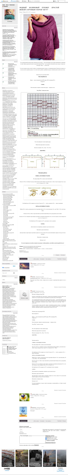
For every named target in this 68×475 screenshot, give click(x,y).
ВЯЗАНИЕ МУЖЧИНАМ (7, 202)
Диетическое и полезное (7, 213)
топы (8, 178)
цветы (7, 183)
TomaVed (10, 317)
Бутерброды (5, 222)
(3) (14, 75)
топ (10, 177)
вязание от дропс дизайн (8, 103)
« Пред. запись (36, 258)
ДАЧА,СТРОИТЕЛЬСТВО (7, 251)
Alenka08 (33, 291)
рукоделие (5, 166)
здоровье (13, 119)
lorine (4, 291)
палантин (4, 151)
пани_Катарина (5, 303)
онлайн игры (5, 149)
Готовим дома (5, 204)
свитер (4, 168)
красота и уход (9, 132)
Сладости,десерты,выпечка (8, 205)
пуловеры (11, 162)
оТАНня (10, 302)
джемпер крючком (11, 109)
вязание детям (10, 96)
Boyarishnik (5, 290)
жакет (6, 115)
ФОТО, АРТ (5, 258)
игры (8, 123)
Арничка (8, 294)
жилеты (10, 118)
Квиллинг (5, 236)
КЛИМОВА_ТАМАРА (6, 298)
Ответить (56, 272)
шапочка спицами (7, 187)
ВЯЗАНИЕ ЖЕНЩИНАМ (7, 195)
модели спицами (6, 142)
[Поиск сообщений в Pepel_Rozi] (14, 266)
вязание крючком (8, 98)
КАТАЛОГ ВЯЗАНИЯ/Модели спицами (30, 247)
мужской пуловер (13, 145)
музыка (4, 146)
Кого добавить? (12, 288)
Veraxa (13, 317)
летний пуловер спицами (8, 139)
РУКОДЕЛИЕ (5, 225)
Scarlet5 (15, 316)
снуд (10, 172)
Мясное (4, 212)
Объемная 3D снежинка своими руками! (12, 78)
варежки (8, 92)
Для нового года (6, 230)
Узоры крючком (6, 203)
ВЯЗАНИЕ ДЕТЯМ (6, 199)
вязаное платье (10, 107)
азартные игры (6, 91)
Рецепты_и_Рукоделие (11, 304)
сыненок (12, 306)
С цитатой (60, 272)
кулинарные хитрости (10, 135)
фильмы (4, 183)
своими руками (7, 171)
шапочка (14, 186)
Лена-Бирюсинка (12, 300)
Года (15, 295)
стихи (4, 173)
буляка (7, 295)
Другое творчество (6, 229)
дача (14, 107)
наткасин (4, 331)
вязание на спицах (11, 102)
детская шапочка (12, 108)
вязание (5, 95)
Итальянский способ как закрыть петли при (12, 64)
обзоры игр (9, 148)
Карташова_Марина (6, 324)
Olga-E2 (12, 292)
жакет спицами (12, 115)
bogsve (12, 289)
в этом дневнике (6, 267)
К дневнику (42, 258)
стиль (4, 279)
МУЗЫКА (4, 259)
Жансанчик (5, 297)
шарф (12, 187)
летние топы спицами (7, 138)
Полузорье (15, 303)
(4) (14, 66)
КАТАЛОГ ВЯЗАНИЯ (6, 194)
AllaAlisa (33, 276)
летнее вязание (6, 136)
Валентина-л (34, 263)
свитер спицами (10, 168)
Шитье (4, 227)
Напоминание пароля (22, 433)
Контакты (60, 470)
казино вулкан (6, 124)
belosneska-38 (8, 289)
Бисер (4, 237)
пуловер (5, 160)
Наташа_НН (11, 327)
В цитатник (64, 272)
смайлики (30, 435)
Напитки (4, 219)
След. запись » (48, 258)
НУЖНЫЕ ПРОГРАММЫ (7, 254)
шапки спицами (9, 186)
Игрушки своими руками (7, 232)
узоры (8, 181)
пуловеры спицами (8, 163)
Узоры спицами (6, 200)
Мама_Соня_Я (13, 301)
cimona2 (12, 290)
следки (13, 171)
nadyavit (6, 320)
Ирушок (8, 297)
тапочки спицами (6, 177)
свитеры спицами (11, 170)
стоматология (7, 173)
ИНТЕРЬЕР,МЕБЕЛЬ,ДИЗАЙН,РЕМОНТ (10, 243)
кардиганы (10, 127)
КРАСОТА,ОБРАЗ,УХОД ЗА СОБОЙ (9, 240)
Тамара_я (4, 307)
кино (14, 128)
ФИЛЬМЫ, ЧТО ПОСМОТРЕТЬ (8, 247)
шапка (8, 185)
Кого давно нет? (6, 288)
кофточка (12, 130)
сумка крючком (13, 173)
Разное (4, 206)
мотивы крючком (8, 145)
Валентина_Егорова (6, 322)
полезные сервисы (6, 156)
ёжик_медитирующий (7, 321)
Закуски (4, 207)
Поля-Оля (4, 304)
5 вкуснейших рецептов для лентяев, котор (11, 69)
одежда (13, 148)
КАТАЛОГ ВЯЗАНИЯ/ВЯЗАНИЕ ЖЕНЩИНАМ (32, 246)
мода (15, 141)
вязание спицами (8, 104)
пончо (7, 157)
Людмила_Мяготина (6, 301)
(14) (15, 80)
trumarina (15, 320)
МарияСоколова (6, 327)
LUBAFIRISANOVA (8, 291)
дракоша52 (5, 296)
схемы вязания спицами (9, 175)
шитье (7, 188)
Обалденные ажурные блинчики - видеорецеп (12, 73)
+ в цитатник (33, 12)
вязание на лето (6, 100)
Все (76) (15, 27)
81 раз (25, 250)
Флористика (5, 238)
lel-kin (7, 319)
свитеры (4, 170)
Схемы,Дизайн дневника (7, 260)
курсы (15, 135)
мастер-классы (10, 141)
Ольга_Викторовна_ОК (7, 328)
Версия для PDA (60, 469)
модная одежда (12, 142)
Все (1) (16, 277)
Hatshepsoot (34, 407)
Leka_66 (4, 316)
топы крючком (12, 178)
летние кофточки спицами (11, 137)
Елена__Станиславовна (11, 296)
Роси (12, 328)
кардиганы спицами (8, 128)
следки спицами (6, 172)
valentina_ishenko (35, 394)
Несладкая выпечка (7, 217)
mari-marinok (12, 319)
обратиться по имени (41, 263)
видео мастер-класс (11, 93)
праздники (9, 159)
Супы (4, 220)
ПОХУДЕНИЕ (5, 257)
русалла (13, 305)
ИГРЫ (4, 242)
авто (7, 90)
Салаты (4, 208)
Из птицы (5, 211)
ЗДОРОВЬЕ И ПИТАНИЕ (7, 224)
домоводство (11, 114)
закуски (8, 119)
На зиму (4, 215)
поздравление (9, 154)
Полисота (10, 303)
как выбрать (12, 124)
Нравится (57, 254)
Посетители (11, 352)
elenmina (7, 318)
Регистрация (21, 432)
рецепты (11, 165)
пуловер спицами (8, 161)
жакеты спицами (10, 116)
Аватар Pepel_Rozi (9, 14)
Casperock (9, 290)
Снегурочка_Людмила (7, 306)
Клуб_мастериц (5, 300)
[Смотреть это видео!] (5, 65)
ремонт (7, 164)
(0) (15, 30)
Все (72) (15, 61)
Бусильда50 (11, 295)
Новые (64, 258)
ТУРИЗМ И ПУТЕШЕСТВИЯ (8, 252)
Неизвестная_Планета (7, 340)
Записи (3, 4)
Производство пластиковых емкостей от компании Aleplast (9, 30)
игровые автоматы (8, 120)
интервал (13, 330)
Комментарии (12, 4)
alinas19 (4, 289)
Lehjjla (14, 315)
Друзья (7, 4)
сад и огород (11, 166)
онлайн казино (12, 150)
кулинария (6, 134)
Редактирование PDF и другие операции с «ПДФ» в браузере (8, 35)
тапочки (12, 175)
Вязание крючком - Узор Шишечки (12, 82)
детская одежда (6, 108)
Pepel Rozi (3, 6)
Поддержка (53, 1)
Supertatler (5, 293)
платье (8, 151)
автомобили (10, 90)
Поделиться (63, 254)
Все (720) (15, 284)
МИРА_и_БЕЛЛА (6, 302)
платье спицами (11, 152)
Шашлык (4, 221)
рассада (15, 163)
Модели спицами (6, 196)
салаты (8, 167)
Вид (56, 1)
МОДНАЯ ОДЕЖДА (6, 250)
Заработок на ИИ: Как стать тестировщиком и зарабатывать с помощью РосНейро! (9, 41)
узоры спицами (11, 182)
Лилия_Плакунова (6, 325)
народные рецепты (6, 147)
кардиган (5, 126)
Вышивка (5, 231)
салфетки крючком (13, 167)
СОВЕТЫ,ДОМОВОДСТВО (7, 239)
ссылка (43, 264)
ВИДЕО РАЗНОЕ (6, 253)
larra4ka (4, 319)
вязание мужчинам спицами (12, 99)
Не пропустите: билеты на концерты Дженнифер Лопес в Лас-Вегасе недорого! (10, 52)
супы (3, 174)
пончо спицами (11, 157)
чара (3, 332)
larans (13, 318)
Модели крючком (6, 198)
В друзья (10, 21)
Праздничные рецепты (7, 216)
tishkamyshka (10, 320)
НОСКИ (4, 90)
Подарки (4, 233)
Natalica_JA (9, 292)
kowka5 (10, 318)
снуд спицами (14, 172)
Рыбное (4, 214)
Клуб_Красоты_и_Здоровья (8, 299)
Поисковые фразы (12, 353)
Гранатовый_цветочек (7, 323)
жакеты (4, 116)
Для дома (5, 228)
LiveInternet (5, 1)
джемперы (5, 112)
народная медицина (9, 146)
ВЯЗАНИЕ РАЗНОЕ (6, 197)
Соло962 (12, 329)
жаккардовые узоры (6, 118)
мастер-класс (5, 140)
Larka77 (10, 315)
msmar (4, 320)
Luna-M (13, 291)
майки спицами (11, 139)
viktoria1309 (5, 294)
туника (9, 179)
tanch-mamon (12, 293)
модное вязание (7, 144)
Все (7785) (15, 313)
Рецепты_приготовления (7, 305)
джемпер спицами (8, 111)
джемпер (5, 109)
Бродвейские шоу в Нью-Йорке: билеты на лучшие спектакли (9, 47)
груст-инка (4, 330)
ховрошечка (8, 307)
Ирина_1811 (13, 323)
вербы (16, 329)
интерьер (11, 123)
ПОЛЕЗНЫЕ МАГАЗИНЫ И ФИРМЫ (9, 248)
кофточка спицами (7, 131)
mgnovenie (5, 292)
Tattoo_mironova (6, 317)
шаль (10, 183)
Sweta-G (8, 293)
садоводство (5, 167)
